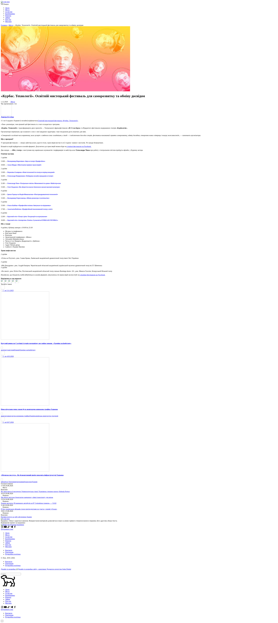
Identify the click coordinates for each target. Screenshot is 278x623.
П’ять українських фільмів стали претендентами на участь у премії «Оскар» (29, 509)
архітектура (5, 350)
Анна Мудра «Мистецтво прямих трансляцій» (24, 165)
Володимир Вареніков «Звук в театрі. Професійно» (26, 161)
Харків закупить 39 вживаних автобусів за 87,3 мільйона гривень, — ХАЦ (28, 503)
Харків (16, 350)
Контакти (8, 550)
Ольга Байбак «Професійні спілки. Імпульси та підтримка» (29, 205)
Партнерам (9, 552)
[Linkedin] (10, 282)
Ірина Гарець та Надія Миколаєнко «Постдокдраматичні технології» (32, 194)
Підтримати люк (7, 529)
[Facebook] (3, 282)
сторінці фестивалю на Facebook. (78, 146)
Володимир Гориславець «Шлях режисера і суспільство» (28, 198)
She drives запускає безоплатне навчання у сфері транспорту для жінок (27, 497)
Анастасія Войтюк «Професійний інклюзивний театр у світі (29, 209)
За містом (8, 12)
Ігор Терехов (9, 482)
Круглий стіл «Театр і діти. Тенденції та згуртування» (27, 216)
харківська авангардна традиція (46, 416)
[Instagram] (2, 527)
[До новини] (2, 348)
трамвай (22, 482)
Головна (4, 25)
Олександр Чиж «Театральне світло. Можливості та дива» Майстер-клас (34, 183)
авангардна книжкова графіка (18, 416)
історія (11, 350)
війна (3, 482)
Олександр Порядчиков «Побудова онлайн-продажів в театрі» (30, 176)
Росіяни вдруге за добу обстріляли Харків (16, 517)
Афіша (7, 18)
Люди (7, 8)
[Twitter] (6, 282)
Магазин (8, 21)
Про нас (8, 19)
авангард (4, 416)
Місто (7, 10)
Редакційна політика (13, 554)
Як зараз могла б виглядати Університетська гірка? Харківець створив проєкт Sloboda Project (35, 491)
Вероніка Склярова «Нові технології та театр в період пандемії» (31, 172)
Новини (8, 16)
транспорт (28, 482)
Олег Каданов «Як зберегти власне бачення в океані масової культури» (33, 187)
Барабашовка (10, 14)
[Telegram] (14, 282)
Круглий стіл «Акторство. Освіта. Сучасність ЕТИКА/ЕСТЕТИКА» (32, 220)
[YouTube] (5, 527)
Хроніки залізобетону (27, 350)
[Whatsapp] (17, 282)
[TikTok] (8, 527)
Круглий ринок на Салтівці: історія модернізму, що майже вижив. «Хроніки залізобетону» (36, 343)
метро (16, 482)
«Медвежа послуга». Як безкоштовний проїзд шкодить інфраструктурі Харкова (32, 475)
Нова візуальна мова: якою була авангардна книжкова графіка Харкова (29, 409)
